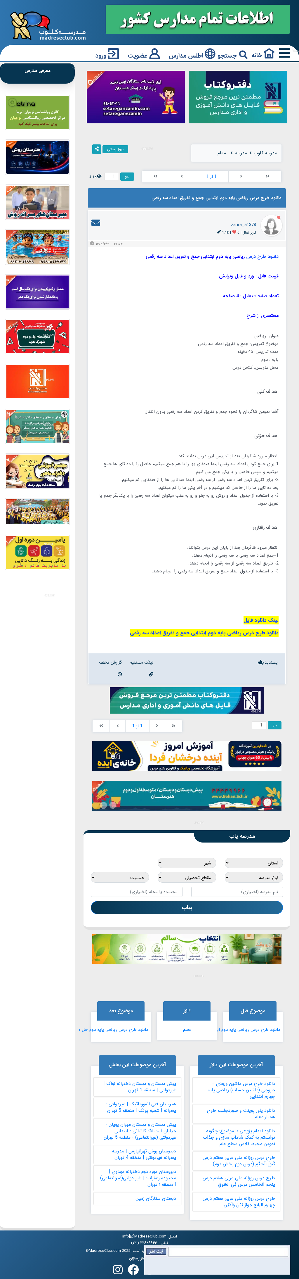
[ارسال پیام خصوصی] (95, 224)
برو (127, 176)
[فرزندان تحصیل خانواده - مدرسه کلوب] (48, 25)
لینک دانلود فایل (261, 620)
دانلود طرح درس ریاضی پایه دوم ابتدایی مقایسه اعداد (238, 1029)
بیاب (187, 907)
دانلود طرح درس (262, 256)
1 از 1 (211, 176)
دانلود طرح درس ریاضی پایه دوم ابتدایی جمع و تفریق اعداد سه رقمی (204, 633)
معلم (187, 1029)
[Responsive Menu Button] (283, 53)
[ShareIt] (96, 149)
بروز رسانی (115, 149)
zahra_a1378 (243, 224)
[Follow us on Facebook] (133, 1271)
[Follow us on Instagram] (117, 1271)
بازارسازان (136, 1258)
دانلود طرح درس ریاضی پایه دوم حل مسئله (108, 1029)
